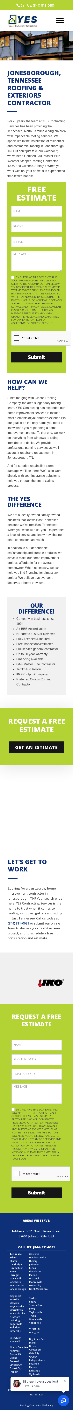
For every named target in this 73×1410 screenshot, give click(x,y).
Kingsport (15, 1296)
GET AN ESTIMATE (36, 747)
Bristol (33, 1346)
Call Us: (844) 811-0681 (37, 5)
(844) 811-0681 (18, 923)
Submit (36, 357)
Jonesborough (18, 1289)
